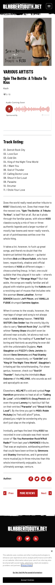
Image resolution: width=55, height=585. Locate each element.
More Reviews (27, 493)
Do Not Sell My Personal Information (27, 572)
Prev (11, 493)
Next (43, 493)
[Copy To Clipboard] (49, 478)
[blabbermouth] (22, 8)
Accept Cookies (27, 580)
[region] (27, 566)
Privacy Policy (26, 565)
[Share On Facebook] (30, 478)
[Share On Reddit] (43, 478)
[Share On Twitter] (37, 478)
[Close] (52, 551)
